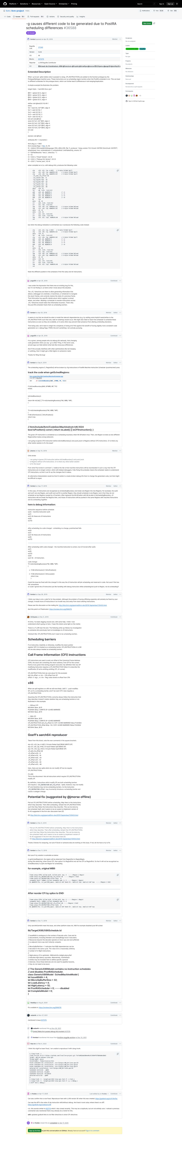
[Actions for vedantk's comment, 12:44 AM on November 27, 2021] (120, 1015)
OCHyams (33, 617)
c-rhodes (33, 1094)
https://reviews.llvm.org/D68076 (60, 609)
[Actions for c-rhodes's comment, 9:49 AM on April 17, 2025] (120, 1093)
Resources (36, 4)
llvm (8, 11)
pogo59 (33, 281)
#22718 (48, 1108)
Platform (12, 4)
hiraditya (33, 1003)
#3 (44, 146)
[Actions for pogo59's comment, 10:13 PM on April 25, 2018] (120, 335)
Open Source (49, 4)
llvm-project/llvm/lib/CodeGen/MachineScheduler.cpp (46, 376)
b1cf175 (39, 378)
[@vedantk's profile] (28, 1015)
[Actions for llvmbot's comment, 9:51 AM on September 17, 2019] (120, 486)
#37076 (41, 59)
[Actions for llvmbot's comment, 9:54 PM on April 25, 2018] (120, 312)
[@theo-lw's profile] (28, 1043)
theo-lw (33, 1044)
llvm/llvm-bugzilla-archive (66, 1037)
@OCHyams (98, 66)
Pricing (74, 4)
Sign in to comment (92, 1131)
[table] (74, 55)
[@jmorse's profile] (28, 451)
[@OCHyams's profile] (28, 617)
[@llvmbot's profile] (28, 39)
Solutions (24, 4)
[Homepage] (5, 3)
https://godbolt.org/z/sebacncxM (39, 1104)
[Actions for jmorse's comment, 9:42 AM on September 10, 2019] (120, 450)
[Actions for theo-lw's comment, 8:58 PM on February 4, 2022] (120, 1043)
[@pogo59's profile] (28, 280)
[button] (118, 171)
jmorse (32, 451)
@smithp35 (115, 66)
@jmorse (90, 66)
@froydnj (75, 66)
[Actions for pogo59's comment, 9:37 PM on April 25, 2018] (120, 280)
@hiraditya (83, 66)
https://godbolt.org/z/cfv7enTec (106, 1098)
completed (53, 1123)
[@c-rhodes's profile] (28, 1093)
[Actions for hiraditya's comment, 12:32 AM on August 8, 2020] (120, 1002)
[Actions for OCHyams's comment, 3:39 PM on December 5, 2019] (120, 616)
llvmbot (32, 39)
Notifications (146, 10)
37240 (40, 47)
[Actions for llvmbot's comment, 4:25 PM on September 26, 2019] (120, 594)
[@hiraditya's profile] (28, 1002)
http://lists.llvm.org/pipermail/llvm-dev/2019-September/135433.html (83, 605)
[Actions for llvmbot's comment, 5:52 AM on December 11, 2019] (120, 850)
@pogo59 (107, 66)
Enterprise (63, 4)
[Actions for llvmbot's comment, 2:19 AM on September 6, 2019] (120, 362)
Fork (159, 10)
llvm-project (17, 11)
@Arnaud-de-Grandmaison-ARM (50, 66)
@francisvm (67, 66)
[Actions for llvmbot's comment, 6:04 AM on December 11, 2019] (120, 920)
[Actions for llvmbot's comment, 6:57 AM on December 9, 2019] (120, 823)
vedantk (33, 1015)
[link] (35, 1028)
